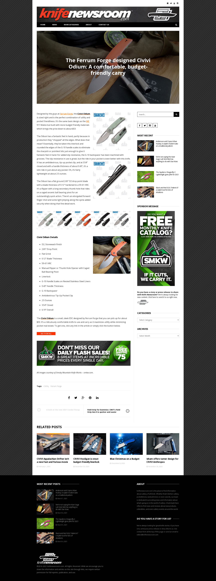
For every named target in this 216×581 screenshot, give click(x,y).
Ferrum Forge (66, 113)
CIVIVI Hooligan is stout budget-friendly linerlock (86, 460)
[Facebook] (167, 3)
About (89, 24)
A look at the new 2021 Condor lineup (63, 410)
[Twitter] (171, 3)
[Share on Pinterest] (90, 397)
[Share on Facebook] (69, 397)
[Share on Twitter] (75, 397)
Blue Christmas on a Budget (124, 458)
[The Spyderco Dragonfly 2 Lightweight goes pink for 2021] (145, 176)
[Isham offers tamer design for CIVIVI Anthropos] (162, 444)
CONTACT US (104, 24)
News (54, 24)
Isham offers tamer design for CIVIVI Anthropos (162, 460)
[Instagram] (177, 3)
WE (87, 121)
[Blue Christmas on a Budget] (126, 444)
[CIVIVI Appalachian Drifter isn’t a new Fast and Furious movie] (53, 444)
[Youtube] (174, 3)
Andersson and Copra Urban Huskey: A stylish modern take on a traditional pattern (167, 143)
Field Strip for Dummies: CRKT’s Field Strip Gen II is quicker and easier (103, 411)
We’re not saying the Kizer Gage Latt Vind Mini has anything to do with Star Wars (167, 159)
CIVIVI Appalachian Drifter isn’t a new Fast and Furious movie (53, 460)
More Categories (71, 24)
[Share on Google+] (83, 397)
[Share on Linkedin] (97, 397)
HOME (42, 24)
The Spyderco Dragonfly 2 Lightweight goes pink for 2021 (167, 173)
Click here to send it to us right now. (162, 297)
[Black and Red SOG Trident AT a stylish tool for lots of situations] (145, 192)
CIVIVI (46, 386)
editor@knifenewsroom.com (147, 535)
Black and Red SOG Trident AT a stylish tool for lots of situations (167, 189)
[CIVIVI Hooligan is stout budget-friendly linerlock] (89, 444)
